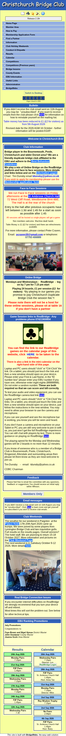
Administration (12, 84)
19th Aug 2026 (17, 675)
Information (11, 42)
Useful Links (11, 80)
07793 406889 (33, 237)
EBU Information (13, 77)
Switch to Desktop (33, 93)
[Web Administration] (38, 14)
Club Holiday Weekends (17, 46)
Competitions (12, 61)
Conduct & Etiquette (15, 50)
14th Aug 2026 (17, 696)
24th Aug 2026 (17, 654)
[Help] (43, 14)
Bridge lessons (12, 69)
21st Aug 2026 (17, 665)
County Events (12, 73)
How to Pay (11, 31)
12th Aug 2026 (17, 707)
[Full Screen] (23, 14)
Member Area (12, 27)
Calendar (9, 58)
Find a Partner (12, 38)
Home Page (11, 23)
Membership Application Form (20, 35)
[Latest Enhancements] (33, 14)
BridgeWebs (11, 88)
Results (9, 54)
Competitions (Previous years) (20, 65)
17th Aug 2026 (17, 686)
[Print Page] (28, 14)
